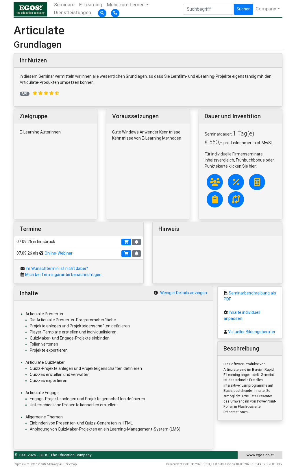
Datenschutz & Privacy (44, 464)
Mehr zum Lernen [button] (126, 5)
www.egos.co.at (260, 455)
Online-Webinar (59, 253)
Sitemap (71, 464)
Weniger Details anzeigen (183, 292)
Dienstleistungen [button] (72, 12)
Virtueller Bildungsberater (251, 331)
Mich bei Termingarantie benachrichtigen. (63, 274)
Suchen (243, 9)
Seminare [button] (64, 5)
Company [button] (266, 9)
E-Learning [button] (90, 5)
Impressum (21, 464)
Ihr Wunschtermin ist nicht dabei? (57, 268)
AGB (62, 464)
